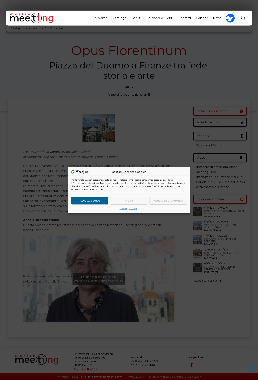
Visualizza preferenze (168, 200)
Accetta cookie (90, 200)
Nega (129, 200)
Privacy (133, 208)
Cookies (123, 208)
